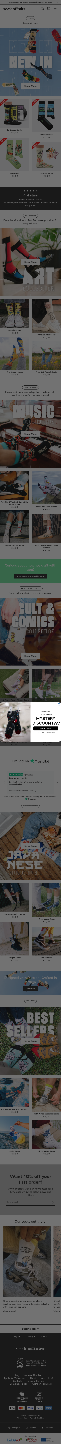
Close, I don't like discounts (46, 733)
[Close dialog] (59, 704)
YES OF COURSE (45, 728)
